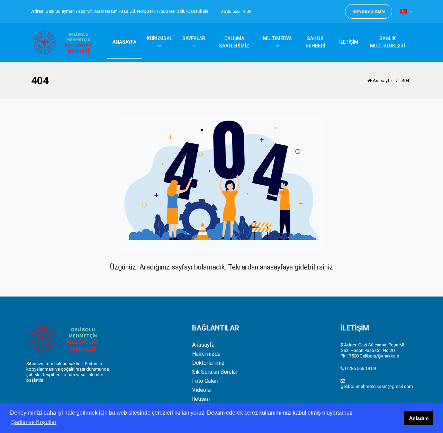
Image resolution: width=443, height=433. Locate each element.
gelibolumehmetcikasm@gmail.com (377, 386)
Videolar (202, 390)
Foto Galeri (205, 381)
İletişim (201, 399)
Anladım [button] (418, 418)
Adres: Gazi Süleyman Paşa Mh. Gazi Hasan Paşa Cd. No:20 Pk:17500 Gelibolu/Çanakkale (119, 11)
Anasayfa (382, 80)
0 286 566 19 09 (235, 11)
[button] (406, 11)
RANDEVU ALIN (368, 11)
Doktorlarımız (208, 363)
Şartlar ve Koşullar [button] (33, 422)
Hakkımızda (206, 354)
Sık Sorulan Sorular (214, 372)
